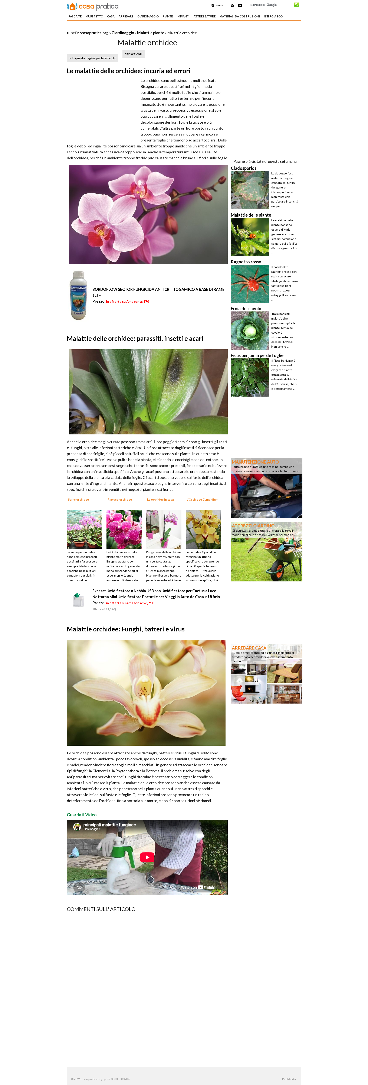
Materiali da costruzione (240, 16)
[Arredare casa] (266, 673)
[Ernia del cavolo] (251, 330)
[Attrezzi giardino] (266, 551)
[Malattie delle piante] (251, 237)
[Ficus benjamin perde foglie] (251, 377)
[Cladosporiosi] (251, 190)
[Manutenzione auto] (266, 487)
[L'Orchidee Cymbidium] (205, 529)
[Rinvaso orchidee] (125, 529)
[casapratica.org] (93, 6)
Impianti (183, 16)
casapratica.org (95, 32)
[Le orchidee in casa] (165, 529)
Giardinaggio (148, 16)
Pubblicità (289, 1079)
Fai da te (75, 16)
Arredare (126, 16)
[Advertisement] (117, 27)
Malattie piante (150, 32)
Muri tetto (94, 16)
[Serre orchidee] (86, 529)
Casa (111, 16)
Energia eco (273, 16)
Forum (218, 5)
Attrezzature (205, 16)
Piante (168, 16)
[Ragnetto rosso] (251, 284)
